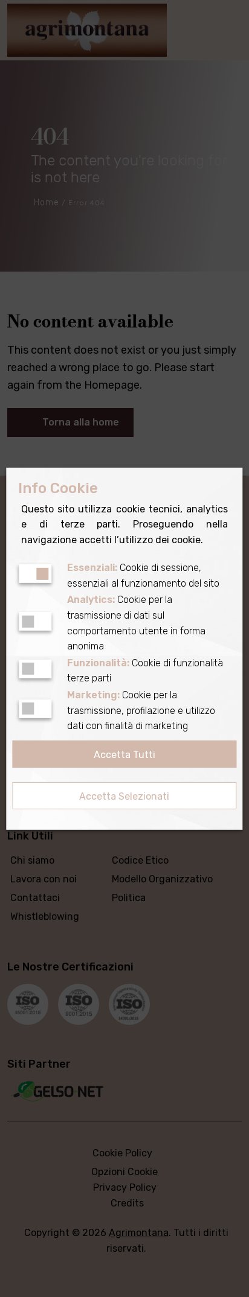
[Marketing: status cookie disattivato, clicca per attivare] (35, 708)
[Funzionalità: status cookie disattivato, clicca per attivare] (35, 669)
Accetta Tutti (124, 754)
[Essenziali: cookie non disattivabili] (35, 573)
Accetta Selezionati (124, 796)
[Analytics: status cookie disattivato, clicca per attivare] (35, 621)
